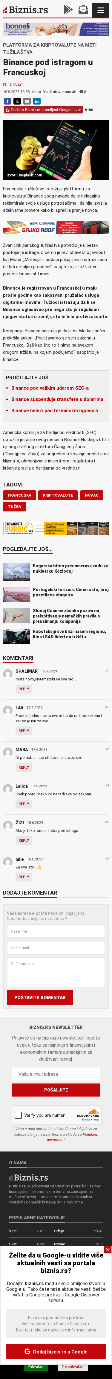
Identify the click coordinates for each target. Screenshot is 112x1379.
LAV (19, 707)
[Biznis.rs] (28, 1177)
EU (5, 85)
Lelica (22, 786)
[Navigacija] (100, 10)
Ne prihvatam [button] (73, 1366)
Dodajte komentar (30, 893)
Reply (24, 689)
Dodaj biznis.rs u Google (60, 1352)
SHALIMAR (27, 671)
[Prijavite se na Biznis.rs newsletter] (83, 10)
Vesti (13, 1231)
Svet (13, 1244)
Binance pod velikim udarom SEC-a (50, 388)
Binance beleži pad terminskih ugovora (54, 410)
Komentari (18, 658)
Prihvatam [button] (36, 1366)
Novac (16, 85)
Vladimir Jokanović (59, 91)
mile (20, 859)
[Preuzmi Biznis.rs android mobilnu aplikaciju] (68, 10)
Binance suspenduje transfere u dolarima (57, 399)
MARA (22, 749)
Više (89, 110)
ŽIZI (20, 822)
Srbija (59, 1231)
